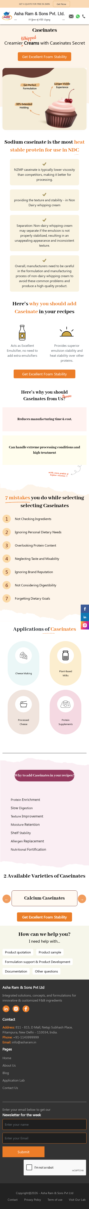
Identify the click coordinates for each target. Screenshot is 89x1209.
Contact (13, 1200)
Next (80, 898)
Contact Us (10, 1087)
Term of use (55, 1200)
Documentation (16, 971)
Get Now (61, 4)
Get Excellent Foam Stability (44, 56)
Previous (4, 898)
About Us (9, 1065)
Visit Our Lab (77, 1200)
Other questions (46, 971)
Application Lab (13, 1080)
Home (6, 1058)
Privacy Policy (32, 1200)
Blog (5, 1073)
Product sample (50, 952)
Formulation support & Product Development (37, 961)
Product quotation (18, 952)
